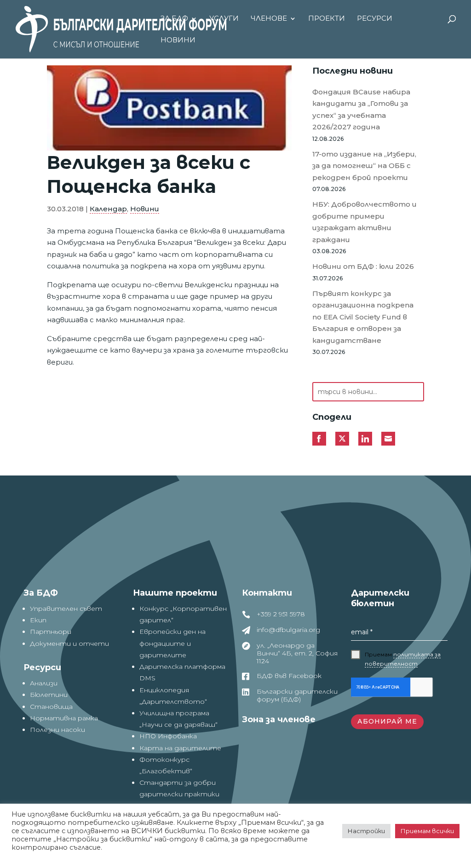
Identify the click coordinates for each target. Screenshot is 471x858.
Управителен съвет (66, 608)
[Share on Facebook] (319, 439)
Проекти (326, 19)
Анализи (43, 683)
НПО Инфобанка (168, 736)
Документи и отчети (69, 643)
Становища (51, 706)
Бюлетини (49, 694)
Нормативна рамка (64, 718)
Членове (269, 19)
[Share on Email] (388, 439)
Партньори (50, 631)
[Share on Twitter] (342, 439)
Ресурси (374, 19)
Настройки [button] (366, 831)
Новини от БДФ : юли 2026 (363, 266)
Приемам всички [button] (427, 831)
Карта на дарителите (180, 748)
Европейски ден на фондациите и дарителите (172, 643)
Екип (38, 620)
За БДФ (174, 19)
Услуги (224, 19)
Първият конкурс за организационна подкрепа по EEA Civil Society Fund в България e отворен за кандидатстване (363, 317)
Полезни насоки (57, 729)
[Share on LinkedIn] (365, 439)
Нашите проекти (175, 593)
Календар (108, 208)
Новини (178, 40)
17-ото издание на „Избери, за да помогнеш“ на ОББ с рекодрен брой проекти (364, 166)
